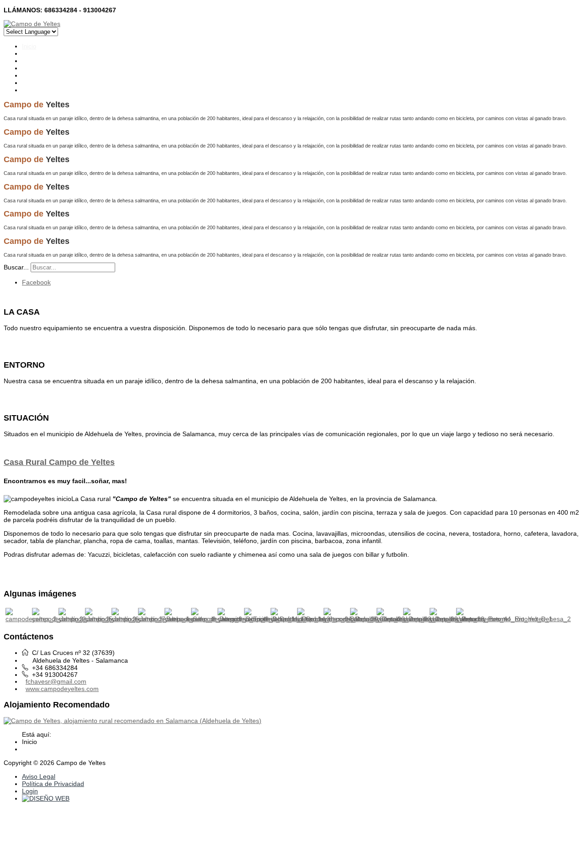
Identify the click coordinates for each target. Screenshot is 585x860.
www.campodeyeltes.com (62, 688)
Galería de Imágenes (49, 68)
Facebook (36, 282)
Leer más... (20, 341)
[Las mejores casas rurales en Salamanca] (132, 720)
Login (30, 791)
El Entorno (36, 61)
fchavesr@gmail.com (56, 681)
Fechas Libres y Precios (54, 75)
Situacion (34, 82)
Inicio (29, 46)
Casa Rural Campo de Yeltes (59, 462)
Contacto (34, 90)
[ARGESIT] (45, 798)
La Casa (33, 53)
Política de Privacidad (53, 783)
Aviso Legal (38, 776)
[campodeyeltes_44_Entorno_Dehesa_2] (513, 619)
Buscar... (16, 267)
